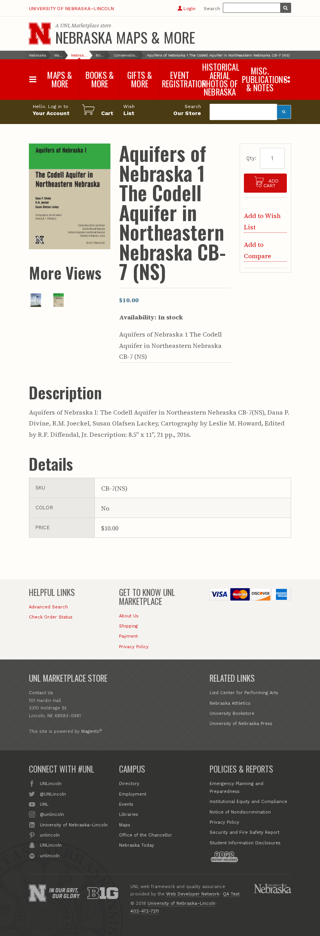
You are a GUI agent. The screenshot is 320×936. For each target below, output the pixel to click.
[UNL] (40, 33)
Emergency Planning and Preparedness (236, 787)
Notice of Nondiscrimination (240, 812)
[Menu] (33, 79)
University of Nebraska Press (241, 723)
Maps (124, 825)
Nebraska (37, 55)
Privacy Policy (134, 646)
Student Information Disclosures (245, 843)
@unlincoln (52, 814)
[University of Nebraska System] (272, 888)
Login (189, 8)
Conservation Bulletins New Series (126, 55)
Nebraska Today (136, 845)
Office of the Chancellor (145, 835)
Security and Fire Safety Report (244, 832)
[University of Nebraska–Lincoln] (37, 893)
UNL (44, 804)
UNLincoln (51, 783)
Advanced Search (48, 607)
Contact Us (41, 692)
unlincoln (50, 835)
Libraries (128, 814)
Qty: (251, 158)
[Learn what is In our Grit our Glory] (64, 892)
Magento (90, 731)
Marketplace (58, 55)
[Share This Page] (287, 79)
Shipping (128, 626)
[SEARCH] (285, 8)
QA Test (231, 894)
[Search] (284, 112)
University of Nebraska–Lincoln (71, 8)
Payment (128, 636)
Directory (129, 783)
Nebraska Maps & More (125, 37)
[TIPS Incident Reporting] (224, 857)
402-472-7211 (144, 911)
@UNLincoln (53, 794)
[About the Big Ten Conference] (102, 893)
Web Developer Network (192, 894)
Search (212, 8)
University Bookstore (232, 713)
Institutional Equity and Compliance (248, 801)
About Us (129, 616)
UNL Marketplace (79, 25)
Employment (132, 794)
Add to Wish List (262, 221)
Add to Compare (257, 250)
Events (126, 804)
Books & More (100, 55)
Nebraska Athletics (230, 703)
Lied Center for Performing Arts (244, 692)
